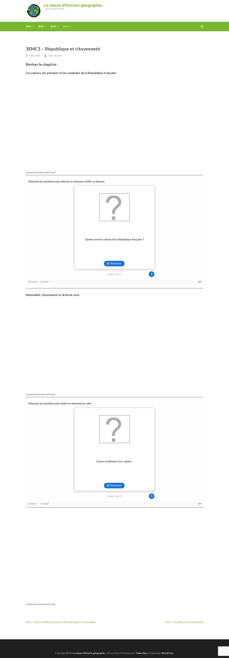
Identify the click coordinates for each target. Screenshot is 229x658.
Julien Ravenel (55, 55)
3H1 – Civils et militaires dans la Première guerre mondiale (60, 622)
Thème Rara (141, 653)
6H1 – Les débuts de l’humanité (184, 622)
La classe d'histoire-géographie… (74, 5)
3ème (65, 26)
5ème (41, 26)
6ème (28, 26)
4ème (53, 26)
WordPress (167, 653)
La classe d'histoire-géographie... (89, 653)
